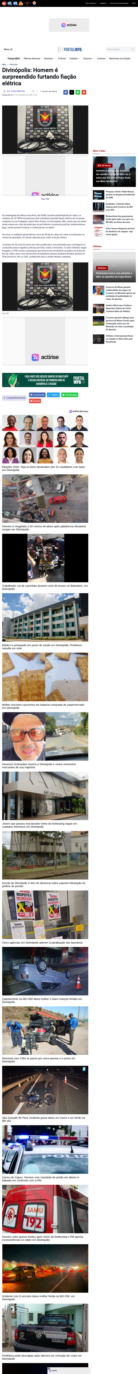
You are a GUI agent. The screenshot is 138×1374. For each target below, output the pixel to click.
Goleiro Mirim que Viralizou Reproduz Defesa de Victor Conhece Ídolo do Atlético (119, 308)
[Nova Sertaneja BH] (9, 3)
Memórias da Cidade (119, 58)
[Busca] (133, 49)
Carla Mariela (18, 91)
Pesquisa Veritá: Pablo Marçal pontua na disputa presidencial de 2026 (120, 194)
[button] (54, 58)
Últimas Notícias (32, 58)
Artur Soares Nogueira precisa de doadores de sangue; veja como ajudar (120, 231)
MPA (4, 65)
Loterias (101, 58)
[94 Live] (4, 3)
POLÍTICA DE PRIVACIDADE (119, 3)
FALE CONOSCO (91, 3)
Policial (62, 58)
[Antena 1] (27, 3)
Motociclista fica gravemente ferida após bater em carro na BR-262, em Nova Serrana (119, 219)
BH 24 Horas (104, 165)
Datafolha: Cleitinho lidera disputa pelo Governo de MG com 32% (119, 207)
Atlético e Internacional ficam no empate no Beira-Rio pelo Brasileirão (119, 339)
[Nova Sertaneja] (15, 3)
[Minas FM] (20, 3)
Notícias (102, 268)
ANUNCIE (103, 3)
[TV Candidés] (34, 3)
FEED (133, 3)
